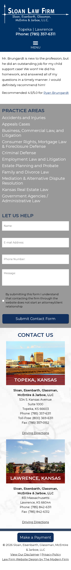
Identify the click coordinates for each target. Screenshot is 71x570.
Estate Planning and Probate (30, 165)
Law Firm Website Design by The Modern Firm (35, 559)
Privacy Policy (51, 554)
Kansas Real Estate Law (25, 189)
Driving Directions (35, 433)
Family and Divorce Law (25, 172)
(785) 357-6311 (42, 34)
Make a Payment (35, 537)
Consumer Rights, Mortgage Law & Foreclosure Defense (34, 144)
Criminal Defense (19, 152)
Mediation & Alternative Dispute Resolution (33, 181)
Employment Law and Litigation (34, 159)
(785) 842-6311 (41, 507)
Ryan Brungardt (56, 93)
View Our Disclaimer (24, 554)
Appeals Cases (16, 124)
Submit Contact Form (35, 319)
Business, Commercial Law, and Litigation (33, 133)
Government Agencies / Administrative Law (25, 198)
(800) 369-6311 (42, 418)
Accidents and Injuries (24, 117)
